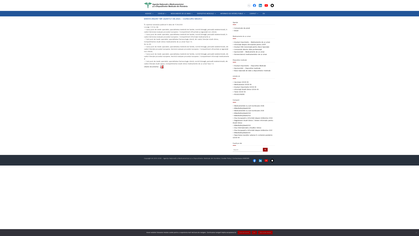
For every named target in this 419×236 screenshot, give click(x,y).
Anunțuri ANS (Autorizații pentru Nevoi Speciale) (251, 47)
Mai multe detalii (265, 232)
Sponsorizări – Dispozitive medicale (247, 68)
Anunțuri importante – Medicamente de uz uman (252, 42)
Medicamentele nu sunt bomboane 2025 (249, 110)
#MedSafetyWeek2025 (242, 108)
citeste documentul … (152, 66)
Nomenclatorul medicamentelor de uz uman (250, 54)
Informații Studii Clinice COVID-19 (246, 89)
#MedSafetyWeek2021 (242, 133)
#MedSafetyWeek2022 (242, 125)
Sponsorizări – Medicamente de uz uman (249, 52)
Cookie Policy (226, 158)
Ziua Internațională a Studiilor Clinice (247, 128)
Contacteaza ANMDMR (241, 158)
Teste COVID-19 (240, 92)
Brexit (236, 30)
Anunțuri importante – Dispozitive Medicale (250, 66)
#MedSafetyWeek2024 (242, 113)
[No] (416, 233)
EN (264, 13)
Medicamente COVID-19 (242, 84)
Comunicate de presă (242, 28)
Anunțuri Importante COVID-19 (245, 87)
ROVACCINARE (239, 94)
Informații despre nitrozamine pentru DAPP (250, 44)
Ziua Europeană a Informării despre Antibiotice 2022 (253, 118)
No (254, 232)
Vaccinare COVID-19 (241, 82)
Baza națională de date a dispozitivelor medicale (252, 70)
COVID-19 (161, 13)
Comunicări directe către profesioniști (248, 49)
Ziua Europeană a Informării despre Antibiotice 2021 (253, 130)
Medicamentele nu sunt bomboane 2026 (249, 106)
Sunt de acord (244, 232)
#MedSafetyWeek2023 (242, 115)
